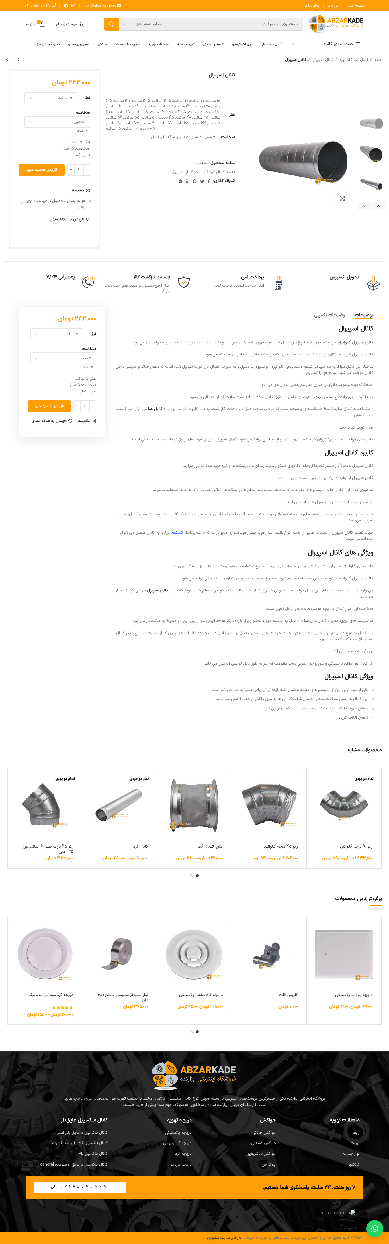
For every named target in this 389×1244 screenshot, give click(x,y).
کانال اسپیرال (322, 60)
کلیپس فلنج (288, 995)
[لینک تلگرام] (66, 5)
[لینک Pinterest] (194, 181)
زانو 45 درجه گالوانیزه (280, 847)
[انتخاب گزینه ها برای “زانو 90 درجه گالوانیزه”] (314, 780)
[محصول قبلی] (18, 60)
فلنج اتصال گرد (210, 847)
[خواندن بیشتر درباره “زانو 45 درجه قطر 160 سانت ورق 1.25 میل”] (14, 780)
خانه (377, 60)
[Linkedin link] (187, 181)
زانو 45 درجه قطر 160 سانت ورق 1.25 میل (47, 849)
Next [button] (364, 206)
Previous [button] (378, 206)
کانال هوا (155, 409)
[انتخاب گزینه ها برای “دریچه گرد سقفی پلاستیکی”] (164, 929)
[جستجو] (111, 24)
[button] (239, 929)
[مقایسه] (314, 793)
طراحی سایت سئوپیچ (224, 1238)
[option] (371, 123)
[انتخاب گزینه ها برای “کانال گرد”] (89, 780)
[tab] (364, 315)
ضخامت (83, 113)
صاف (80, 131)
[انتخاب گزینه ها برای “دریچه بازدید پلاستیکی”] (314, 929)
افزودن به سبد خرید (41, 170)
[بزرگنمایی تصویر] (342, 198)
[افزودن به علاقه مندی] (314, 806)
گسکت (177, 533)
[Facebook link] (209, 181)
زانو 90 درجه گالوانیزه (356, 847)
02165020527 (38, 6)
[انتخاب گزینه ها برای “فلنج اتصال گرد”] (164, 780)
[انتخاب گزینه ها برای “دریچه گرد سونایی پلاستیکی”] (14, 929)
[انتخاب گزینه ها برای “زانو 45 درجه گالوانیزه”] (239, 780)
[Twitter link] (202, 181)
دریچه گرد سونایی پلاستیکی (50, 995)
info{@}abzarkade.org (100, 5)
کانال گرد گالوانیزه (353, 60)
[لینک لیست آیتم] (320, 1133)
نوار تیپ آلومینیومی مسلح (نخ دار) (123, 997)
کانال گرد (140, 847)
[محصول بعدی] (7, 60)
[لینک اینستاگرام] (73, 5)
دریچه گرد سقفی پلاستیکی (201, 995)
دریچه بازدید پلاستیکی (354, 995)
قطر (87, 98)
